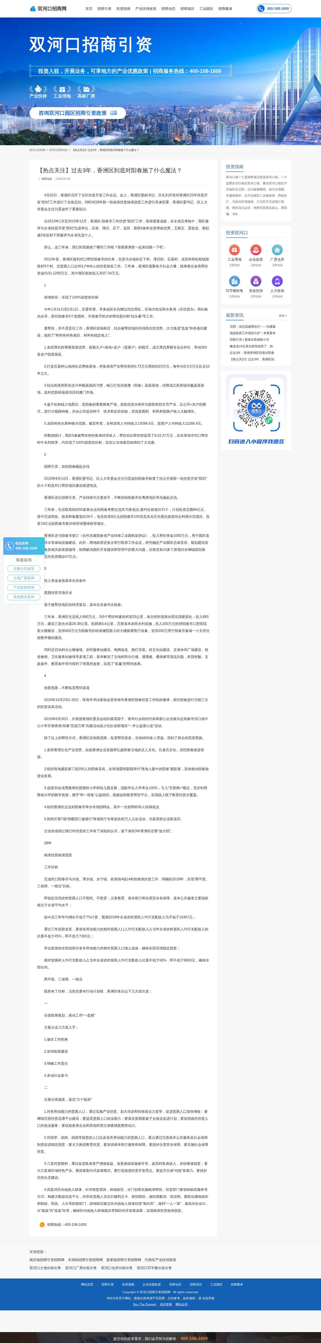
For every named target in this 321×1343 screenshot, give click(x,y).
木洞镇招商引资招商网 (85, 1260)
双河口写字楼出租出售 (154, 1268)
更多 (235, 214)
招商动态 (168, 8)
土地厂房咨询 (23, 578)
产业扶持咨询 (23, 587)
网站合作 (182, 1304)
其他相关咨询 (23, 597)
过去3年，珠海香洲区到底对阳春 (252, 352)
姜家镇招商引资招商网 (123, 1260)
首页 (88, 8)
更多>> (283, 315)
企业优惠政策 (152, 1284)
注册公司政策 (23, 568)
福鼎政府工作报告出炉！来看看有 (253, 333)
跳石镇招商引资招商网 (46, 1260)
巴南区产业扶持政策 (160, 1260)
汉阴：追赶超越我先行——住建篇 (253, 326)
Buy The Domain (144, 1304)
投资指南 (123, 8)
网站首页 (87, 1284)
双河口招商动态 (58, 150)
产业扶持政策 (145, 8)
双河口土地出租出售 (45, 1268)
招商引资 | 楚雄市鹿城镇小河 (249, 339)
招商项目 (187, 8)
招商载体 (237, 1284)
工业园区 (206, 8)
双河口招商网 (37, 150)
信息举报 (166, 1304)
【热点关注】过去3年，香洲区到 (252, 359)
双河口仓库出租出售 (117, 1268)
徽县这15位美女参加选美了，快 (251, 346)
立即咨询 (234, 265)
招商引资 (104, 8)
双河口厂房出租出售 (81, 1268)
